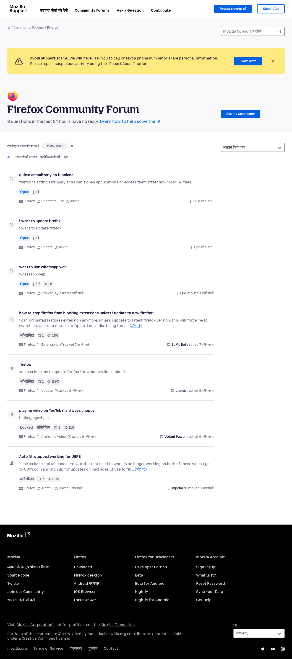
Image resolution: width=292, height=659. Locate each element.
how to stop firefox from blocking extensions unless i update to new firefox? (86, 313)
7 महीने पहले (206, 345)
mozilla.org (17, 648)
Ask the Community (240, 114)
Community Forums (92, 10)
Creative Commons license (45, 638)
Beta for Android (149, 583)
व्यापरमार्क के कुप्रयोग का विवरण (28, 567)
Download (83, 567)
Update (47, 247)
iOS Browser (85, 591)
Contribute (161, 10)
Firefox (29, 201)
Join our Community (25, 591)
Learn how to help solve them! (130, 121)
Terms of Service (48, 648)
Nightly (141, 591)
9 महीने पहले (206, 391)
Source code (18, 575)
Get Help (203, 600)
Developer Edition (151, 567)
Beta (139, 575)
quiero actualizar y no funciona (46, 175)
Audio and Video (53, 437)
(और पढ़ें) (136, 326)
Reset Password (210, 583)
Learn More (248, 61)
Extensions (49, 345)
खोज (279, 31)
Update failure (52, 201)
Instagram (283, 649)
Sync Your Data (209, 591)
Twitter (13, 583)
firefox (25, 364)
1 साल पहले (207, 488)
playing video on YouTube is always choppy (56, 410)
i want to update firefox (40, 221)
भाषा (235, 625)
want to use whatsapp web (43, 267)
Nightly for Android (152, 600)
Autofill (47, 488)
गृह (8, 28)
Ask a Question (130, 10)
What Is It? (206, 575)
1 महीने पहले (207, 293)
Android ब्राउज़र (86, 583)
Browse (47, 293)
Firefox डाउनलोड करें (232, 9)
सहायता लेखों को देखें (54, 10)
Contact (111, 648)
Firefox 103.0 (54, 146)
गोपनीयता (76, 648)
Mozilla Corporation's (36, 625)
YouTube (273, 649)
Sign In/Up (271, 9)
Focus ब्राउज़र (85, 600)
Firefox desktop (88, 575)
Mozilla (18, 535)
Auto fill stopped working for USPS (50, 456)
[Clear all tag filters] (72, 146)
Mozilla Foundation (118, 625)
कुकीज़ (93, 648)
